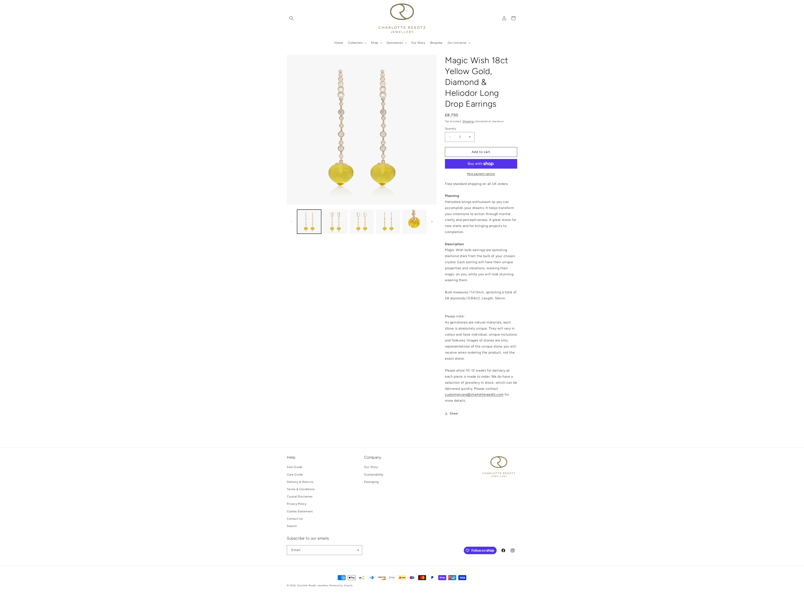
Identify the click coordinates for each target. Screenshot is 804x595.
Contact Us (295, 519)
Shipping (468, 121)
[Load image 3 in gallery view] (362, 222)
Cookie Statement (300, 511)
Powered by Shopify (341, 585)
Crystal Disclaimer (300, 496)
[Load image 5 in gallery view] (414, 222)
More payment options (481, 173)
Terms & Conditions (301, 489)
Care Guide (295, 474)
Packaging (371, 482)
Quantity (450, 128)
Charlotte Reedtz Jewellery (313, 585)
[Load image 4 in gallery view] (388, 222)
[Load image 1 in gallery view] (309, 222)
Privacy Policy (296, 504)
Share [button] (454, 413)
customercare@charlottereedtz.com (474, 394)
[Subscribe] (357, 550)
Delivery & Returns (300, 482)
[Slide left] (291, 221)
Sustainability (373, 474)
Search (292, 526)
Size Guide (294, 467)
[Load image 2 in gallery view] (335, 222)
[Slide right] (432, 221)
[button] (291, 18)
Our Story (371, 467)
